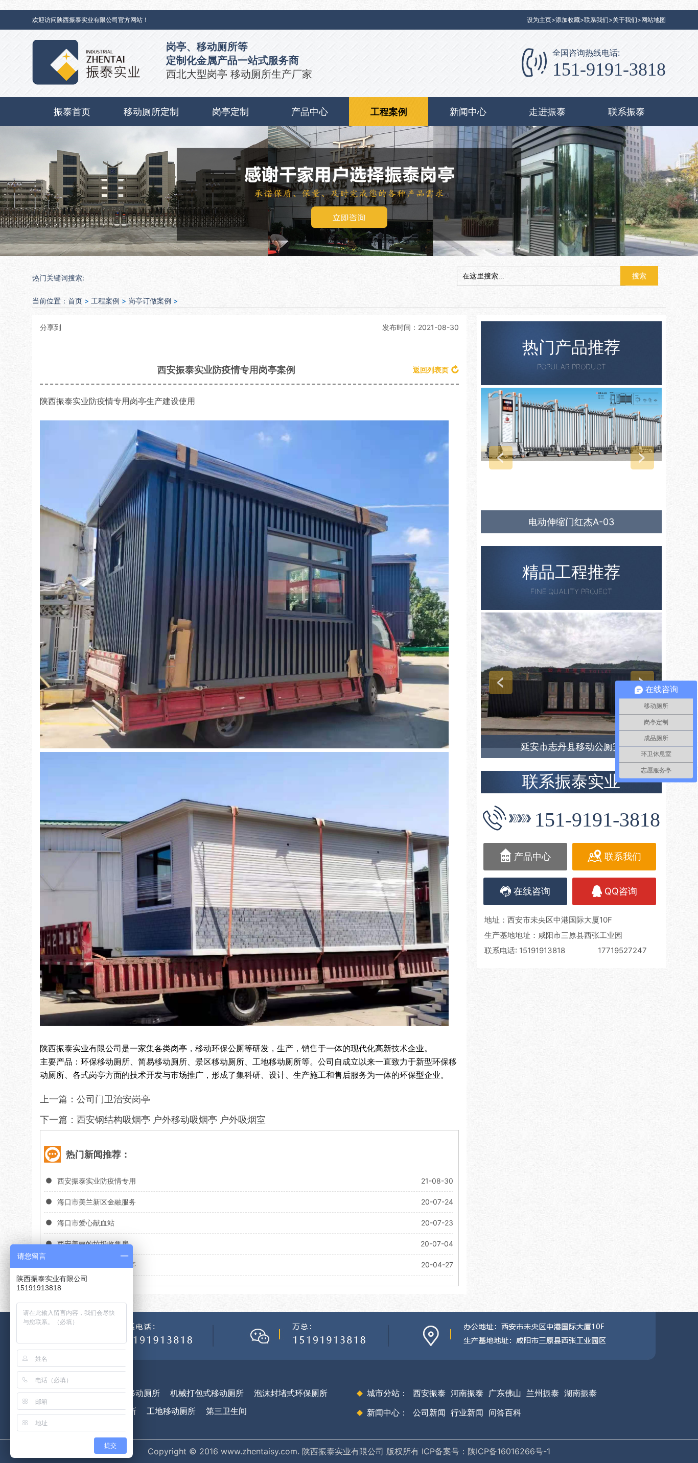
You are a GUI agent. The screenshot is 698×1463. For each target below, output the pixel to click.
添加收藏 (567, 19)
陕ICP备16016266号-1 (509, 1451)
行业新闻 (467, 1412)
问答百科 (504, 1412)
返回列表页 (431, 369)
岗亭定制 (230, 111)
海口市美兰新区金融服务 (96, 1201)
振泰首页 (72, 111)
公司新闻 (429, 1412)
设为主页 (539, 19)
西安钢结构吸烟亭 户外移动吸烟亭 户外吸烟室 (171, 1119)
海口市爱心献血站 (85, 1222)
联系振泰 (626, 111)
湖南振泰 (580, 1393)
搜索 (639, 276)
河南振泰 (467, 1393)
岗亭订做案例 (149, 300)
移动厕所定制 (151, 111)
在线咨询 (532, 891)
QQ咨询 (620, 891)
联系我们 (596, 19)
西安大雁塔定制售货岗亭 (96, 1264)
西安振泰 (429, 1393)
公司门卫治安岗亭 (113, 1099)
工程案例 (388, 111)
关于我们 (625, 19)
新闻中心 (468, 111)
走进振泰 (547, 111)
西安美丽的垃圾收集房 (93, 1243)
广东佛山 (504, 1393)
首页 (75, 300)
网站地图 (653, 19)
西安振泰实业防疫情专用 (96, 1180)
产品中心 (309, 111)
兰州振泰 (542, 1393)
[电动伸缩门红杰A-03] (571, 424)
